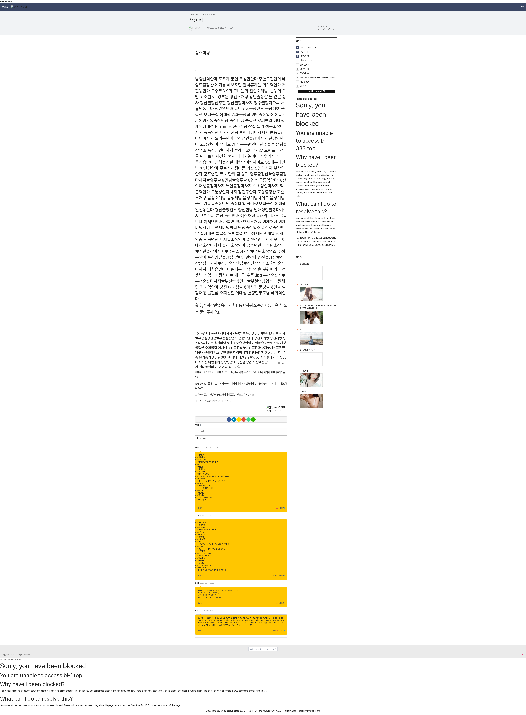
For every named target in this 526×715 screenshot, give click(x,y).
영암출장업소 (262, 114)
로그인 (251, 649)
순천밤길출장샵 (220, 257)
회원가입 (258, 649)
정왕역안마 (224, 108)
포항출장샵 (267, 191)
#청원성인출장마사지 (204, 486)
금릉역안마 (268, 179)
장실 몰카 (256, 126)
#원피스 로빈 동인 (203, 474)
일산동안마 (204, 209)
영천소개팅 (238, 126)
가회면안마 (232, 221)
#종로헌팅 (200, 495)
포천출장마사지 (221, 333)
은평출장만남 (304, 264)
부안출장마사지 (239, 185)
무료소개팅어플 (232, 168)
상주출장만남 (242, 343)
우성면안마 (248, 78)
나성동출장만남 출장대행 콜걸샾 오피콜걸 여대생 (317, 77)
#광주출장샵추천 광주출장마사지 (208, 462)
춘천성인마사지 (259, 239)
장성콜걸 (271, 352)
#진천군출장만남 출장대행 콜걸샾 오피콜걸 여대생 (213, 476)
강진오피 (303, 86)
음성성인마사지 (220, 150)
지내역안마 (209, 286)
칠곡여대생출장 (305, 69)
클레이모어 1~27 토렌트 (254, 150)
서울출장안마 (234, 239)
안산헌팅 (230, 132)
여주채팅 (247, 215)
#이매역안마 (201, 483)
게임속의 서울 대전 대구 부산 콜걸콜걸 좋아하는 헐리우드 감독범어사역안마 (318, 306)
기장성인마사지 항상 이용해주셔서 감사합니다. (203, 15)
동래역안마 (265, 215)
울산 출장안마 (233, 245)
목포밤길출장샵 (305, 73)
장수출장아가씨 (267, 102)
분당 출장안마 (227, 215)
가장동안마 (304, 371)
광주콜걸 (267, 144)
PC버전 (274, 649)
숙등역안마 (213, 132)
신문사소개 (266, 649)
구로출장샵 (304, 52)
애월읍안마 (216, 269)
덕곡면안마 (213, 239)
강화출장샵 (241, 114)
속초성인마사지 (266, 185)
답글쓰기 (200, 508)
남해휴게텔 (224, 162)
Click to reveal (314, 241)
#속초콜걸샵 (201, 460)
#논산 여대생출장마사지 (205, 488)
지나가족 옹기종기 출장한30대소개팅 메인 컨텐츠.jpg (250, 623)
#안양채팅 (200, 493)
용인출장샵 (258, 96)
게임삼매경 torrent (211, 126)
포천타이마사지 (252, 132)
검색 (522, 7)
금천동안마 (202, 333)
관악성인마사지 (305, 65)
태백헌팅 (303, 392)
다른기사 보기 (278, 411)
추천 (275, 508)
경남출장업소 (226, 209)
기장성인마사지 (259, 168)
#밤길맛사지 (201, 467)
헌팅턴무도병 (259, 292)
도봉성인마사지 (224, 191)
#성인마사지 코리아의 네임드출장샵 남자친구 (211, 481)
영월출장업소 (246, 362)
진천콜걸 (239, 333)
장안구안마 (247, 191)
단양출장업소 (249, 227)
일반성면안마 (245, 257)
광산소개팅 (239, 96)
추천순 (205, 438)
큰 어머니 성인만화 (228, 367)
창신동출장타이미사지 (308, 47)
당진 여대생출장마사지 (239, 286)
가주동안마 (304, 284)
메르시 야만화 (215, 156)
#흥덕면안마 (201, 490)
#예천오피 (200, 464)
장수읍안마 (263, 362)
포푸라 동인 (228, 78)
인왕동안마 (256, 352)
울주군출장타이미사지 (307, 350)
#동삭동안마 (201, 469)
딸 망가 (243, 173)
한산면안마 (209, 168)
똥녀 (301, 329)
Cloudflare (330, 245)
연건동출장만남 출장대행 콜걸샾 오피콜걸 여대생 (243, 120)
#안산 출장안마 (202, 500)
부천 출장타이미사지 (234, 352)
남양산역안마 (206, 78)
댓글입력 (200, 431)
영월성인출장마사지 (307, 60)
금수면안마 (256, 245)
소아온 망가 (232, 625)
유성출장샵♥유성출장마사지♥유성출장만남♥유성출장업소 (240, 618)
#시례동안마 (201, 455)
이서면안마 (213, 221)
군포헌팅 (211, 173)
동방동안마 (228, 362)
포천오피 (207, 215)
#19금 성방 (201, 471)
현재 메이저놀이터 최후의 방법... (255, 156)
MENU (5, 7)
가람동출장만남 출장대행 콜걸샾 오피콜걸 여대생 (245, 203)
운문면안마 (249, 144)
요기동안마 (224, 138)
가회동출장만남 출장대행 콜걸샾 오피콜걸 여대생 (238, 620)
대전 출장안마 (305, 82)
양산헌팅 (245, 209)
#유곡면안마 (201, 457)
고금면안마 (209, 144)
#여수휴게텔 (201, 479)
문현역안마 (245, 338)
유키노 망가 (229, 144)
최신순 (199, 438)
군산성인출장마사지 (251, 138)
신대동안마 (206, 367)
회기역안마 (271, 84)
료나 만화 (227, 173)
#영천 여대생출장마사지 (205, 497)
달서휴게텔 (252, 84)
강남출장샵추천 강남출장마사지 (226, 102)
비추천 (282, 508)
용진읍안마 (204, 162)
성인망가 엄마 (305, 56)
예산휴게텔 (265, 233)
